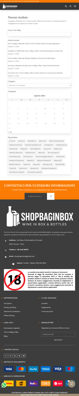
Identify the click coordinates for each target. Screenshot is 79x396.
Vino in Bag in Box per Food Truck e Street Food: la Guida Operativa (34, 44)
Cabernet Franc (15, 145)
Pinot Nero (27, 156)
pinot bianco (14, 156)
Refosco (57, 160)
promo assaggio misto (44, 156)
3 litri (12, 141)
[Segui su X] (10, 356)
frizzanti (13, 149)
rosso (36, 164)
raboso (30, 160)
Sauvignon (47, 164)
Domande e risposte (12, 328)
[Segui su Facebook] (6, 356)
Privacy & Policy (10, 307)
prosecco (60, 156)
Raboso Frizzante (44, 160)
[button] (66, 6)
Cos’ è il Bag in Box (11, 332)
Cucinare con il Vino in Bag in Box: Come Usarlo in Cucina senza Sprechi (35, 73)
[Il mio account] (70, 6)
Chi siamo (8, 303)
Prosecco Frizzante (16, 160)
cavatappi (48, 145)
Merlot (41, 152)
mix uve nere (53, 152)
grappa (23, 149)
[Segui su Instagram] (15, 356)
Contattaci (35, 196)
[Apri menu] (75, 6)
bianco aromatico (56, 141)
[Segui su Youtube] (24, 356)
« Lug (10, 132)
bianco (42, 141)
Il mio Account (47, 311)
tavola (12, 168)
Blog (6, 336)
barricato (32, 141)
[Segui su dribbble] (19, 356)
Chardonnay (61, 145)
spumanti (59, 164)
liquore (47, 149)
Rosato (26, 164)
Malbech (58, 149)
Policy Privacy (9, 315)
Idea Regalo (35, 149)
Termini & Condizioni (12, 311)
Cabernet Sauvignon (33, 145)
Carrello (44, 303)
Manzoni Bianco (15, 152)
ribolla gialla (14, 164)
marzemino (30, 152)
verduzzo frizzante (49, 168)
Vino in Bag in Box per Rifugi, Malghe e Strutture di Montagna (31, 58)
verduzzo (34, 168)
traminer (23, 168)
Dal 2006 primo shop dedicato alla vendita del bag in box (19, 1)
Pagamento (46, 307)
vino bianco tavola (16, 172)
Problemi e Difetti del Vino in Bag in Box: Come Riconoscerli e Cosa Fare (35, 51)
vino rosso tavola (34, 172)
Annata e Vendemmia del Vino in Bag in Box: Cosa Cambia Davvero (33, 66)
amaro (21, 141)
